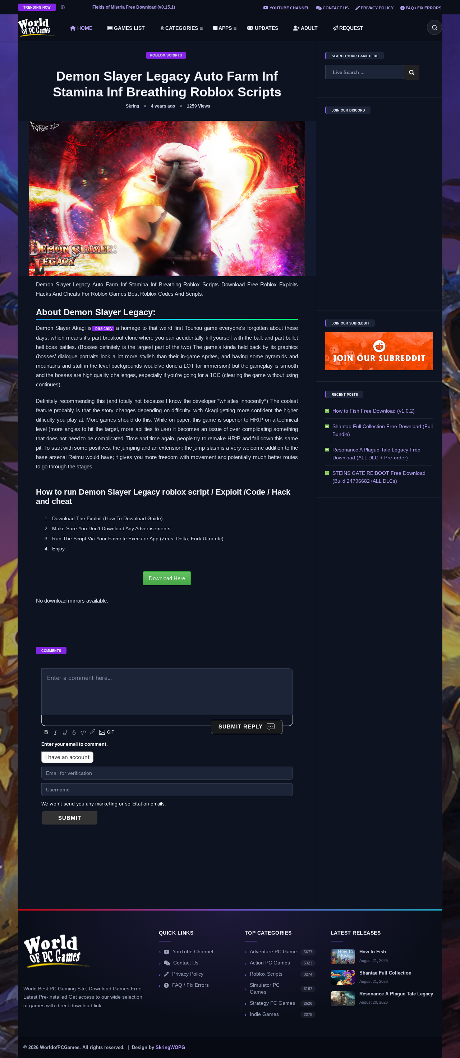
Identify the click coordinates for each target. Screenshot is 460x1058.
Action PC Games (281, 963)
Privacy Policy (377, 8)
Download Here (167, 578)
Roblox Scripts (166, 55)
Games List (128, 28)
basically (102, 328)
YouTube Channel (288, 8)
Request (350, 28)
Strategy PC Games (281, 1003)
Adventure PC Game (281, 951)
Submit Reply (240, 726)
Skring (132, 106)
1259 (198, 106)
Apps (224, 28)
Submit (69, 818)
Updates (265, 28)
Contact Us (335, 8)
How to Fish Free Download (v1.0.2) (373, 411)
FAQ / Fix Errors (423, 8)
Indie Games (281, 1014)
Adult (309, 28)
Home (84, 28)
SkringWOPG (170, 1047)
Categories (181, 28)
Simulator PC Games (281, 988)
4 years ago (163, 106)
